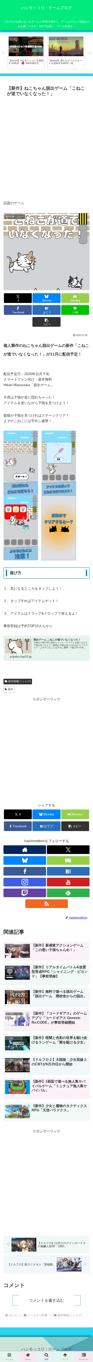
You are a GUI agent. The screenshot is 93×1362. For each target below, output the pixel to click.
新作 (10, 689)
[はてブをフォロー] (68, 871)
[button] (46, 322)
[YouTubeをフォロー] (68, 882)
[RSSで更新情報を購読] (46, 903)
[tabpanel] (26, 52)
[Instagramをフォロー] (24, 882)
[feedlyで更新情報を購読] (68, 893)
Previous (3, 53)
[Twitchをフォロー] (24, 893)
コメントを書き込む (46, 1300)
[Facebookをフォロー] (24, 871)
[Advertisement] (46, 146)
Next (90, 53)
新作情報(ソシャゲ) (19, 681)
